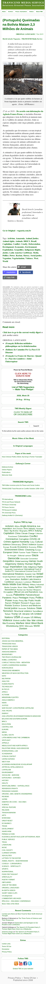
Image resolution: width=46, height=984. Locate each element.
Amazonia (20, 238)
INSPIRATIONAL (7, 872)
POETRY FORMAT (8, 880)
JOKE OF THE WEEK (9, 885)
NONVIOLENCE (7, 668)
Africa (17, 526)
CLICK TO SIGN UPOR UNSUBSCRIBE (23, 413)
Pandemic (7, 598)
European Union (10, 552)
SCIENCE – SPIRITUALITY (11, 866)
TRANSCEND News (9, 644)
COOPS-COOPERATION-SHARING (14, 665)
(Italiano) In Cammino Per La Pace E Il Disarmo (22, 351)
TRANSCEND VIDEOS (10, 646)
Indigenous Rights (32, 249)
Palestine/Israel (33, 595)
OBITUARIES (6, 882)
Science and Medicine (31, 605)
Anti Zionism (18, 529)
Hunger (6, 567)
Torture (7, 614)
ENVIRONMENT (7, 772)
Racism (19, 255)
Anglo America (28, 526)
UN (31, 614)
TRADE (4, 826)
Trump (14, 614)
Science (16, 605)
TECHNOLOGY (7, 687)
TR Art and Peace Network (11, 502)
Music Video (23, 587)
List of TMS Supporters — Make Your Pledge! (23, 388)
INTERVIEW (6, 818)
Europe (38, 550)
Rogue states (35, 603)
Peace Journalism (21, 11)
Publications (6, 472)
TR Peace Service (8, 507)
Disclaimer (5, 949)
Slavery (26, 255)
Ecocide (13, 547)
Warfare (20, 623)
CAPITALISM (6, 770)
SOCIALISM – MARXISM (10, 775)
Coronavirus (12, 539)
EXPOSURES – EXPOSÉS (11, 778)
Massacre (36, 582)
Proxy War (23, 600)
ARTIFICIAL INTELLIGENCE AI (12, 767)
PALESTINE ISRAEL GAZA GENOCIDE (15, 748)
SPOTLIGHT (6, 740)
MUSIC (4, 847)
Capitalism (7, 243)
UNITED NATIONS (8, 759)
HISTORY (5, 780)
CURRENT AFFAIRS (9, 853)
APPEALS (5, 743)
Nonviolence (10, 590)
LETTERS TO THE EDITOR (11, 858)
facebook (26, 272)
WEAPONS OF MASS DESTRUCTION (15, 673)
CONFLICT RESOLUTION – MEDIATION (16, 662)
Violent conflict (19, 620)
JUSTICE (5, 705)
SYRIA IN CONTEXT (9, 756)
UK (20, 614)
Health (40, 561)
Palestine (19, 594)
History (20, 564)
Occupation (8, 592)
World (5, 261)
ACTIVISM (5, 695)
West (36, 258)
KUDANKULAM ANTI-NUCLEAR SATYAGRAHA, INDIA (21, 837)
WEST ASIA (6, 762)
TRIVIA (4, 842)
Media (35, 252)
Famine (22, 552)
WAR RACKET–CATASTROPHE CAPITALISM (18, 708)
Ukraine (26, 614)
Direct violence (29, 544)
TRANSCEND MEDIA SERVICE (23, 2)
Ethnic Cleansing (26, 549)
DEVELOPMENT (8, 829)
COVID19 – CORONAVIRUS (12, 863)
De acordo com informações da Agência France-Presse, (23, 112)
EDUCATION (6, 724)
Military (25, 584)
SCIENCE (5, 805)
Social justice (36, 255)
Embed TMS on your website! (23, 969)
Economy (32, 547)
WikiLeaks (29, 626)
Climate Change (28, 533)
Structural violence (23, 611)
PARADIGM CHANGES (10, 791)
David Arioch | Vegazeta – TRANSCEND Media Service (22, 39)
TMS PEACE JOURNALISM (11, 657)
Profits (15, 601)
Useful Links (6, 944)
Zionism (23, 628)
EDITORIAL (6, 638)
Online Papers (7, 470)
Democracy (16, 544)
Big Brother (14, 531)
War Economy (8, 623)
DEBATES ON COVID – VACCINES (14, 802)
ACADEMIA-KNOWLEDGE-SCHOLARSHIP (17, 764)
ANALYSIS (5, 681)
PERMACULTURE (8, 834)
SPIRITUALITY (7, 877)
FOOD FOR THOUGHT (10, 874)
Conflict (16, 243)
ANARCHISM (6, 831)
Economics (19, 246)
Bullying (38, 531)
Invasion (28, 574)
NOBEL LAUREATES (9, 660)
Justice (5, 252)
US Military (36, 617)
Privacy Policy (7, 952)
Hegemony (10, 564)
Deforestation (34, 243)
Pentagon (23, 597)
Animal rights (8, 241)
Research (25, 603)
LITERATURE (6, 845)
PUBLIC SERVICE (8, 839)
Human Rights (33, 564)
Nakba (31, 587)
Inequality (9, 569)
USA (17, 617)
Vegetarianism (18, 258)
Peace (15, 598)
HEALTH (5, 783)
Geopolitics (19, 249)
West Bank (37, 623)
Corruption (24, 539)
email (23, 267)
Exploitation (8, 249)
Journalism (15, 579)
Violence (29, 258)
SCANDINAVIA (7, 754)
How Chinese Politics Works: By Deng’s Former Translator (22, 457)
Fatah (28, 552)
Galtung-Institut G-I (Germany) (12, 515)
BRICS (27, 241)
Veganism (7, 258)
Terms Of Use (6, 946)
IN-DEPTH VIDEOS (8, 890)
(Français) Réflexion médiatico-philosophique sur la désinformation (20, 345)
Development (8, 246)
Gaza (35, 555)
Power (12, 255)
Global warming (21, 561)
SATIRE (4, 799)
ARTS (4, 815)
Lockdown (27, 582)
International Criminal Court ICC (28, 571)
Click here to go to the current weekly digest (22, 332)
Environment (31, 246)
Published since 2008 (23, 980)
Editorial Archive (7, 467)
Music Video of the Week (10, 904)
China (17, 533)
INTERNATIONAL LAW (10, 751)
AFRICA (5, 692)
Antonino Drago (7, 932)
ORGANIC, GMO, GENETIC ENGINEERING (17, 794)
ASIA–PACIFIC (7, 711)
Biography (23, 531)
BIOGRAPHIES (7, 654)
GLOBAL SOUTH (8, 735)
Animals (19, 241)
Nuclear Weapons (33, 590)
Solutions (31, 608)
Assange (39, 529)
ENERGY (5, 713)
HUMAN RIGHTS (8, 684)
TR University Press (9, 513)
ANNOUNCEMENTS (9, 652)
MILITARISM (6, 678)
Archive (10, 11)
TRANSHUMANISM (9, 813)
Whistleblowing (12, 626)
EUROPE (5, 729)
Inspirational (18, 569)
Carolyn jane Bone (8, 914)
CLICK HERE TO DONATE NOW (23, 375)
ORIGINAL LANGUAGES (25, 34)
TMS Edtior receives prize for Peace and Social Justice (21, 485)
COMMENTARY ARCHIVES (11, 898)
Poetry (32, 598)
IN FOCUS (5, 689)
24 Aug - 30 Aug (23, 399)
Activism (11, 238)
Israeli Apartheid (9, 577)
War (29, 620)
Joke (7, 579)
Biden (6, 531)
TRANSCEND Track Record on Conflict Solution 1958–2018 (23, 489)
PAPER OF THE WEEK (10, 649)
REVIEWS (5, 796)
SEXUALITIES (7, 855)
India (25, 567)
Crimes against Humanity (16, 541)
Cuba (32, 542)
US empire (25, 617)
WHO (21, 626)
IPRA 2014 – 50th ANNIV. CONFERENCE (16, 901)
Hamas (32, 561)
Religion (16, 603)
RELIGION (5, 810)
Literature (19, 582)
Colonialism (23, 536)
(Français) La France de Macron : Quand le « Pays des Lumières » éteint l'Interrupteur (23, 358)
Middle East (15, 584)
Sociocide (22, 608)
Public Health (34, 600)
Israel (39, 573)
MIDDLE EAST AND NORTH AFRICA (14, 746)
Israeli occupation (34, 576)
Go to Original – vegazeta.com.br (17, 230)
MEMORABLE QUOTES (10, 697)
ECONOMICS (6, 823)
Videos (31, 11)
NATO (38, 587)
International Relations (13, 574)
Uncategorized (7, 896)
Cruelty (24, 243)
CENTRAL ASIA (7, 727)
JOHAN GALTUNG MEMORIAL (12, 641)
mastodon (11, 272)
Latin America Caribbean (20, 252)
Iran (34, 574)
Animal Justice (32, 238)
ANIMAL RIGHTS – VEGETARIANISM (15, 861)
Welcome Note (7, 475)
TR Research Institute (9, 510)
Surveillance (38, 611)
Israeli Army (20, 577)
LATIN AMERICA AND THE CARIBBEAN (16, 737)
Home (4, 11)
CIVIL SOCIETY (7, 850)
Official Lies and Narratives (26, 592)
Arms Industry (29, 529)
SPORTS (5, 869)
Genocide (14, 558)
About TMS (39, 11)
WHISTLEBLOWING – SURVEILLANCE (15, 786)
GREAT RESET (7, 821)
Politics (6, 255)
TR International (7, 499)
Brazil (33, 241)
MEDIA (4, 732)
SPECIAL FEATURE (9, 807)
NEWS (4, 703)
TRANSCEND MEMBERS (11, 670)
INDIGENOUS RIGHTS (10, 788)
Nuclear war (21, 590)
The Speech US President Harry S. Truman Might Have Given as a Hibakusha (21, 928)
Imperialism (16, 566)
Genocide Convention (29, 559)
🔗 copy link (8, 277)
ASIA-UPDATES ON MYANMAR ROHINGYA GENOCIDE (21, 716)
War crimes (37, 620)
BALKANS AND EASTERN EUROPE (14, 719)
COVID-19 (35, 539)
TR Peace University (9, 505)
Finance (34, 552)
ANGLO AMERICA (8, 700)
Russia (8, 605)
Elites (39, 547)
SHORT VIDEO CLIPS (9, 893)
